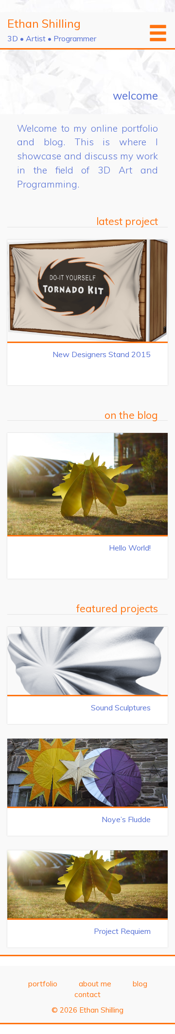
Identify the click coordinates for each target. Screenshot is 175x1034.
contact (87, 994)
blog (140, 983)
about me (95, 983)
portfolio (42, 983)
